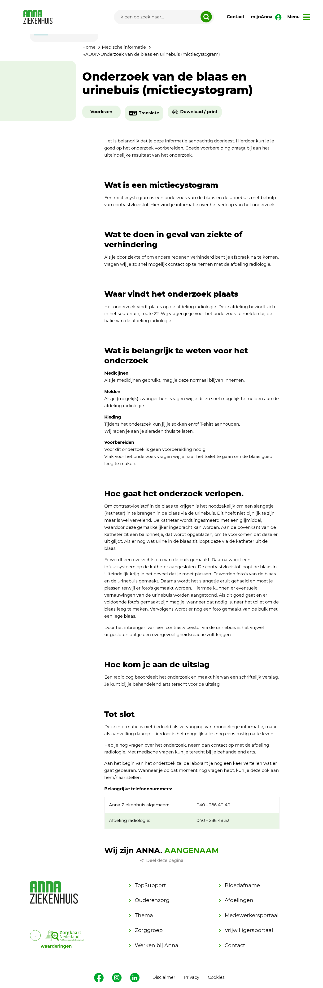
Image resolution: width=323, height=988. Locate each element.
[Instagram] (117, 977)
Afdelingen (239, 900)
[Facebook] (99, 977)
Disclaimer (163, 977)
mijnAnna (261, 16)
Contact (235, 16)
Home (89, 47)
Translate (149, 112)
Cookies (216, 977)
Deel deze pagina (164, 860)
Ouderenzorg (152, 900)
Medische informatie (124, 47)
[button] (101, 111)
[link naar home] (37, 17)
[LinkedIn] (135, 977)
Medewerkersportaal (252, 915)
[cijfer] (64, 935)
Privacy (191, 977)
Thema (144, 915)
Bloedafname (242, 885)
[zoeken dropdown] (206, 16)
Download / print (199, 111)
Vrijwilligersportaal (249, 930)
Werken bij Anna (156, 945)
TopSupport (150, 885)
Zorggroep (149, 930)
